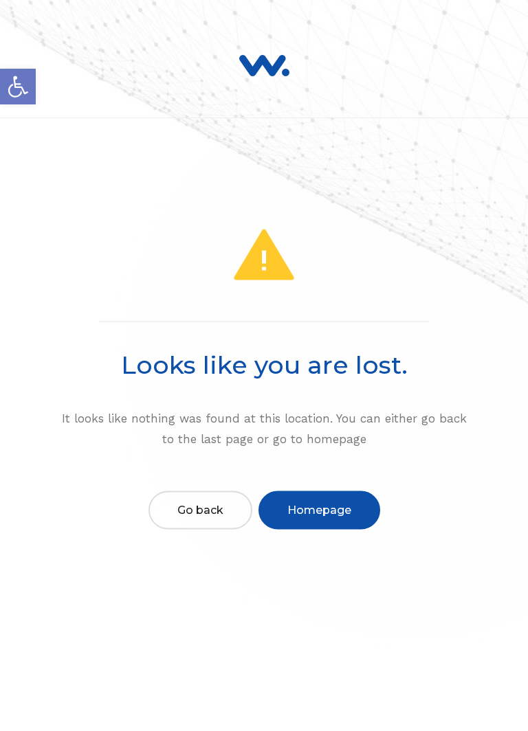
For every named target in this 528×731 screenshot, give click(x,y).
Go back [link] (200, 509)
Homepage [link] (319, 509)
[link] (18, 86)
